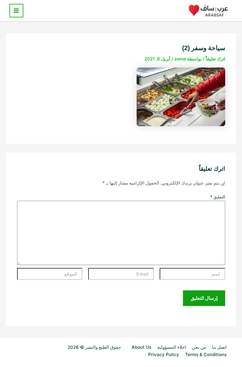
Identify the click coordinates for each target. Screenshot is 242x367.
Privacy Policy (163, 354)
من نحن (199, 347)
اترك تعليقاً (215, 59)
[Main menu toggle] (16, 11)
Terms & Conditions (206, 354)
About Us (141, 347)
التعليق (217, 196)
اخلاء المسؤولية (171, 347)
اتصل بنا (219, 347)
